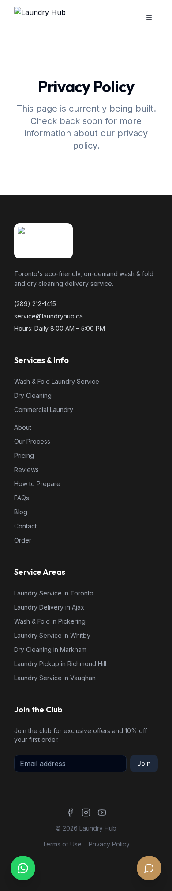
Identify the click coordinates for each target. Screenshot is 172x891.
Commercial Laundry (43, 409)
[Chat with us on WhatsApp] (23, 868)
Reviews (26, 469)
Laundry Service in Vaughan (55, 677)
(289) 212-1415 (35, 303)
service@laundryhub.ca (48, 316)
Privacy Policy (109, 844)
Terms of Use (62, 844)
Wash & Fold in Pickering (50, 621)
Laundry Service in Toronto (53, 593)
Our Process (32, 441)
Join (144, 763)
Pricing (24, 455)
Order (22, 540)
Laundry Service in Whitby (52, 635)
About (22, 427)
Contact (25, 526)
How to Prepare (37, 483)
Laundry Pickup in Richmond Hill (60, 663)
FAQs (21, 498)
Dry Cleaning (33, 395)
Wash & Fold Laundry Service (56, 381)
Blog (20, 512)
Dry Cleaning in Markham (50, 649)
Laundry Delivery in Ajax (49, 607)
